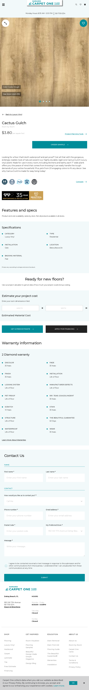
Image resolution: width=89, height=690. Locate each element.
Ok (73, 683)
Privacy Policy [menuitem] (75, 667)
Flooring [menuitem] (7, 641)
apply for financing (64, 329)
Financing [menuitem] (8, 671)
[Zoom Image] (5, 23)
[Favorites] (80, 4)
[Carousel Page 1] (40, 101)
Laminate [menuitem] (8, 658)
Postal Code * (9, 525)
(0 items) (85, 4)
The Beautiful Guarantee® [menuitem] (53, 655)
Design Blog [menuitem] (31, 663)
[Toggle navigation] (3, 4)
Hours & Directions (12, 607)
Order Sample (58, 145)
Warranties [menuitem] (51, 660)
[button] (76, 4)
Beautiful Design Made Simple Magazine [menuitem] (31, 655)
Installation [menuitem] (52, 665)
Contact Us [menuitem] (73, 656)
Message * (8, 540)
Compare (79, 182)
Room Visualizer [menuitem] (32, 641)
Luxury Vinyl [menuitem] (9, 645)
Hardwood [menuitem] (8, 649)
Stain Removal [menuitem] (53, 641)
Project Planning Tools (74, 134)
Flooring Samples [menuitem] (29, 646)
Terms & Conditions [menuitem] (73, 661)
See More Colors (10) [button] (11, 94)
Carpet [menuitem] (7, 654)
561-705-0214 (60, 13)
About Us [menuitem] (73, 641)
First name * (9, 472)
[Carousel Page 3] (46, 101)
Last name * (51, 472)
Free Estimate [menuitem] (10, 666)
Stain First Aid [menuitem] (53, 645)
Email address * (52, 509)
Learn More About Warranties (14, 440)
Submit (44, 577)
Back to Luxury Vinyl (14, 114)
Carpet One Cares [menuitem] (74, 650)
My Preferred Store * (54, 525)
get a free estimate (20, 329)
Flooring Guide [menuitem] (53, 649)
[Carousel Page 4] (49, 101)
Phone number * (11, 509)
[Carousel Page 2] (43, 101)
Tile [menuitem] (5, 662)
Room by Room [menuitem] (75, 645)
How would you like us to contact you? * (20, 495)
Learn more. (59, 686)
